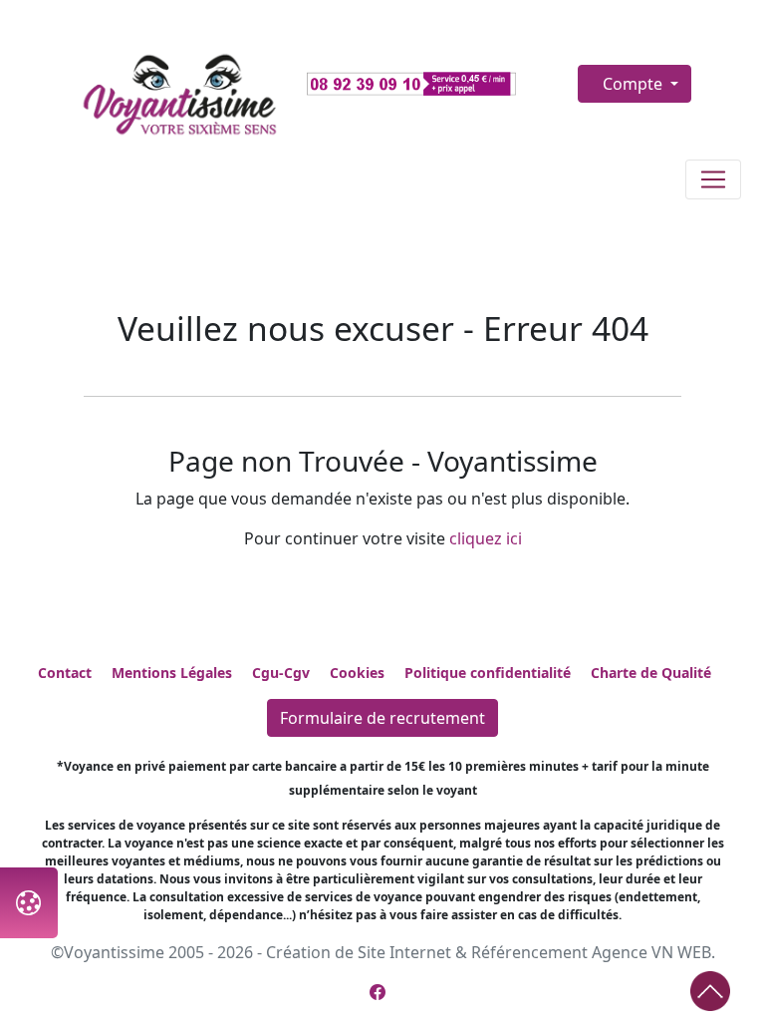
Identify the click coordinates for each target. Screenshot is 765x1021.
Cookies (357, 672)
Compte (634, 84)
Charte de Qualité (651, 672)
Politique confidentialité (487, 672)
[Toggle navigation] (713, 179)
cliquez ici (485, 538)
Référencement (529, 952)
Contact (65, 672)
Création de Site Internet (358, 952)
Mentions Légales (172, 672)
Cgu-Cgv (281, 672)
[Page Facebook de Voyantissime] (377, 992)
